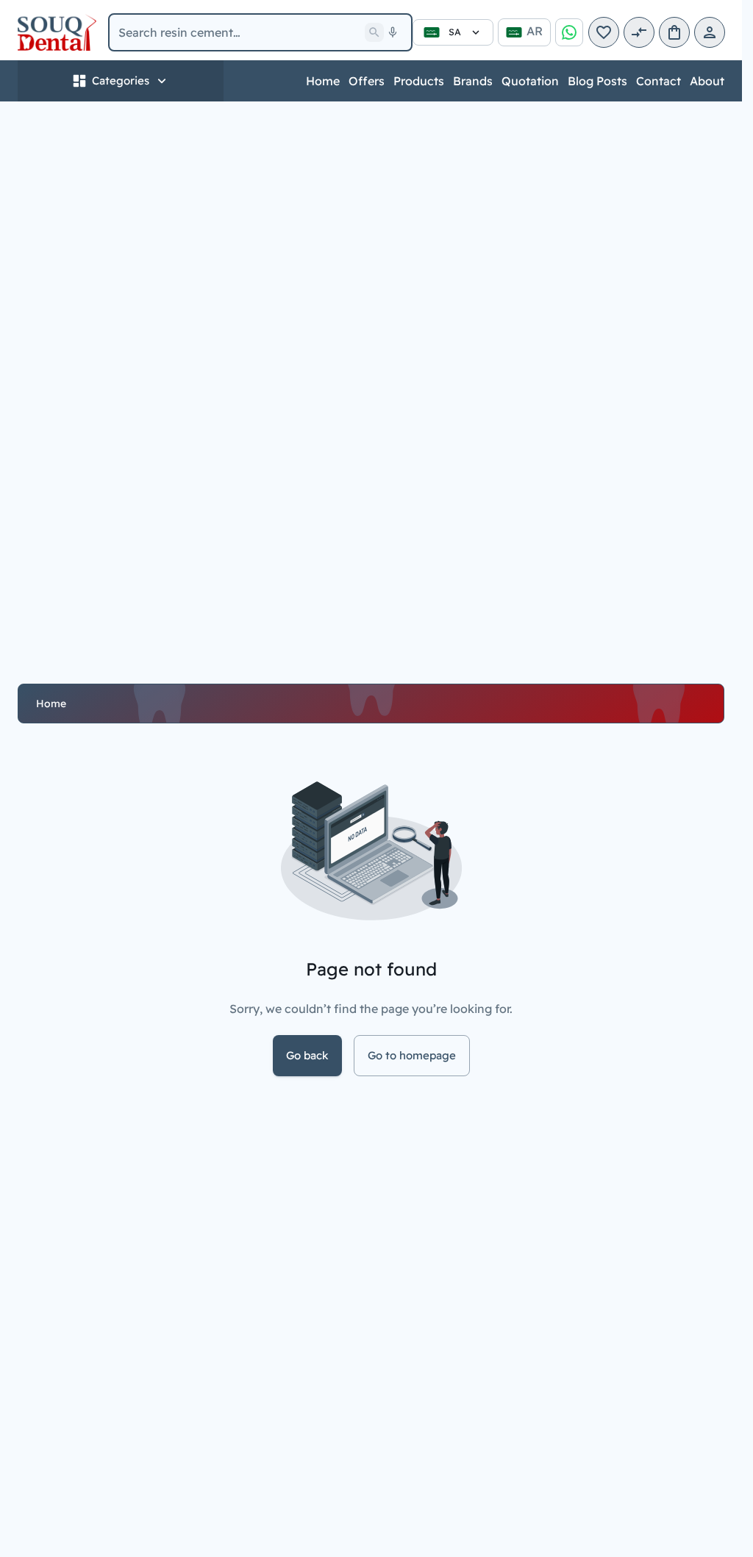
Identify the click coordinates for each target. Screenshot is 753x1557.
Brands (473, 81)
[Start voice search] (392, 32)
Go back (307, 1055)
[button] (603, 32)
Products (418, 81)
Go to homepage (412, 1055)
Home (323, 81)
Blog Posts (597, 81)
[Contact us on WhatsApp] (569, 32)
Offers (367, 81)
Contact (658, 81)
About (707, 81)
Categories (120, 80)
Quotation (530, 81)
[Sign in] (709, 32)
